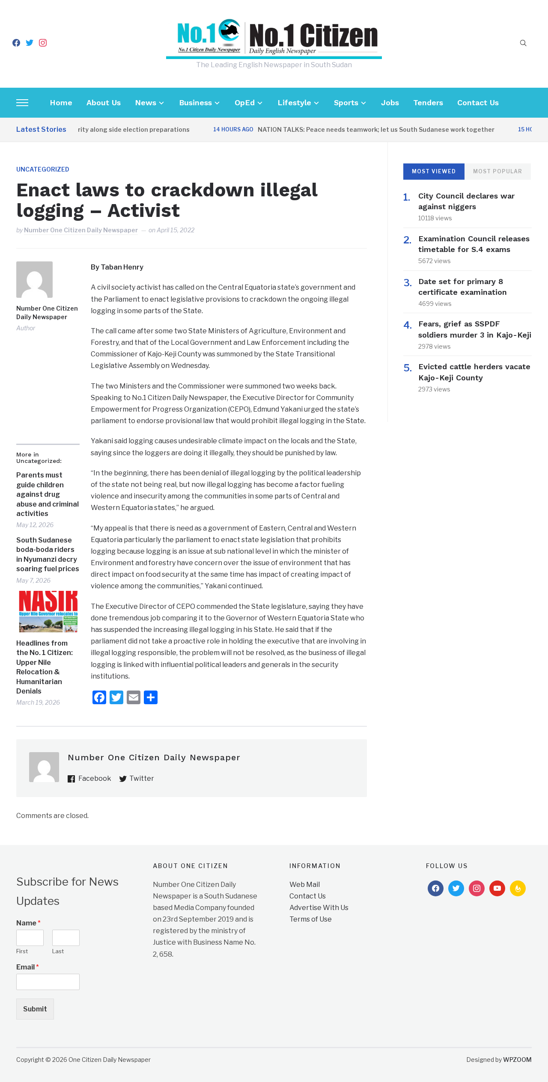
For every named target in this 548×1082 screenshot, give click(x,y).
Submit (35, 1009)
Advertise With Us (318, 908)
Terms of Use (310, 919)
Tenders (428, 102)
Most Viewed (434, 171)
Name (28, 923)
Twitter (141, 778)
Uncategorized (42, 169)
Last (58, 951)
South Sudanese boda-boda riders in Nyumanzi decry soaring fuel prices (47, 554)
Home (61, 102)
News (145, 102)
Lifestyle (294, 102)
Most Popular (497, 171)
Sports (346, 102)
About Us (103, 102)
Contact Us (478, 102)
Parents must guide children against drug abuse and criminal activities (47, 494)
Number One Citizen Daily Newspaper (81, 230)
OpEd (245, 102)
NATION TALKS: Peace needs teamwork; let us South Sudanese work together (362, 129)
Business (195, 102)
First (22, 951)
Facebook (94, 778)
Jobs (390, 102)
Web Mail (304, 884)
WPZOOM (517, 1059)
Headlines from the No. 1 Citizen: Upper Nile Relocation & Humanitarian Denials (44, 667)
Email (27, 967)
